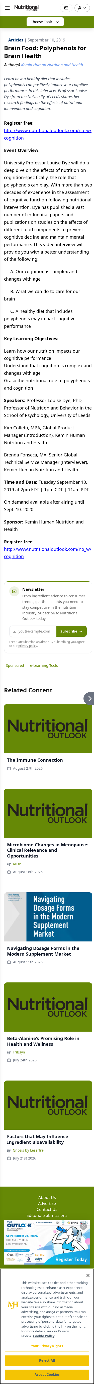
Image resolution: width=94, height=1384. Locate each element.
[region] (47, 1326)
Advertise (47, 1203)
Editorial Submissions (47, 1215)
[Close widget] (83, 1226)
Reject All (47, 1360)
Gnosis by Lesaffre (28, 1150)
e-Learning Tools (44, 665)
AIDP (17, 863)
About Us (47, 1197)
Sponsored (15, 665)
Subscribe (68, 631)
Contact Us (47, 1209)
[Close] (87, 1275)
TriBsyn (19, 1052)
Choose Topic (42, 21)
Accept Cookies (47, 1374)
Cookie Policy (43, 1336)
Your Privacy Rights (47, 1346)
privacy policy (27, 646)
